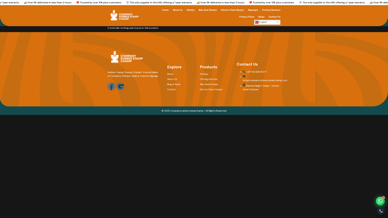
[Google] (120, 86)
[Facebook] (111, 86)
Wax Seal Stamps (208, 10)
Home (165, 10)
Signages (253, 10)
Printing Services (271, 10)
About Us (177, 10)
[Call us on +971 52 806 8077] (381, 211)
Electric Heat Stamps (232, 10)
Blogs (261, 16)
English (263, 22)
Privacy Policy (246, 16)
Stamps (191, 10)
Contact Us (274, 16)
